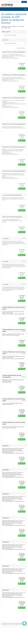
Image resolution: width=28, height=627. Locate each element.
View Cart (24, 1)
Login (14, 1)
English (9, 1)
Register (17, 1)
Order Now (22, 68)
